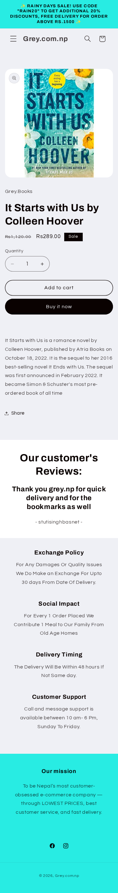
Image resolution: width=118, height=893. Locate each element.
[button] (13, 39)
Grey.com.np (67, 876)
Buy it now (59, 306)
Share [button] (18, 413)
